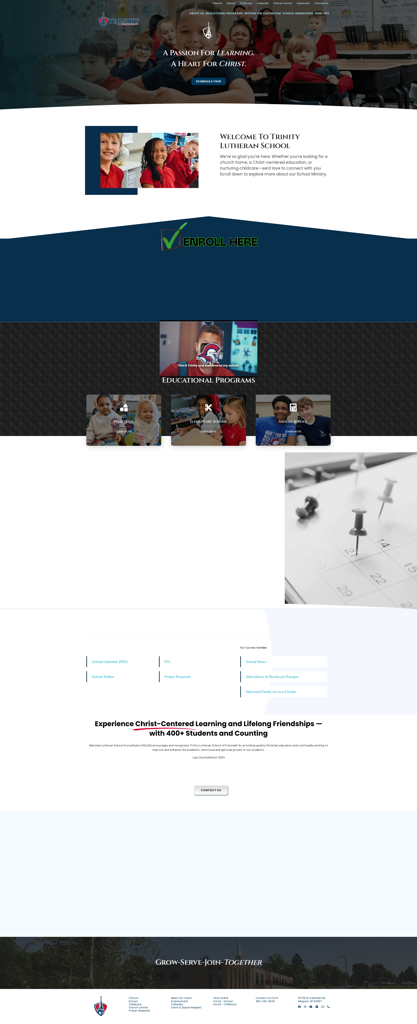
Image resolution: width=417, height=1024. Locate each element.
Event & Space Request (186, 1007)
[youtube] (310, 1006)
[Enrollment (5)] (208, 222)
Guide (291, 692)
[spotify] (317, 1006)
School (133, 1001)
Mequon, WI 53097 (310, 1001)
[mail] (322, 1006)
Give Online (220, 998)
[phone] (328, 1006)
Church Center (138, 1007)
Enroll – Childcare (225, 1004)
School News (256, 662)
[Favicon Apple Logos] (101, 993)
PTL (168, 662)
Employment (179, 1001)
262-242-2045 (265, 1001)
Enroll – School (223, 1001)
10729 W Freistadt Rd (311, 998)
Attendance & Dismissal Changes (272, 677)
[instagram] (305, 1006)
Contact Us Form (267, 998)
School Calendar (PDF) (110, 662)
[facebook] (299, 1006)
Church (133, 998)
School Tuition (103, 677)
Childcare (135, 1004)
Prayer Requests (178, 677)
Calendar (177, 1004)
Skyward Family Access (265, 692)
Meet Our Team (181, 998)
